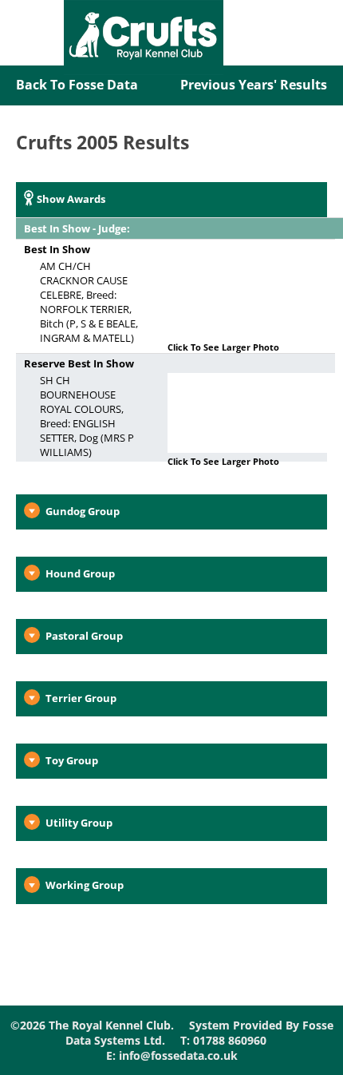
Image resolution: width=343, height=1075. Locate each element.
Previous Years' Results (253, 84)
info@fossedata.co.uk (178, 1055)
